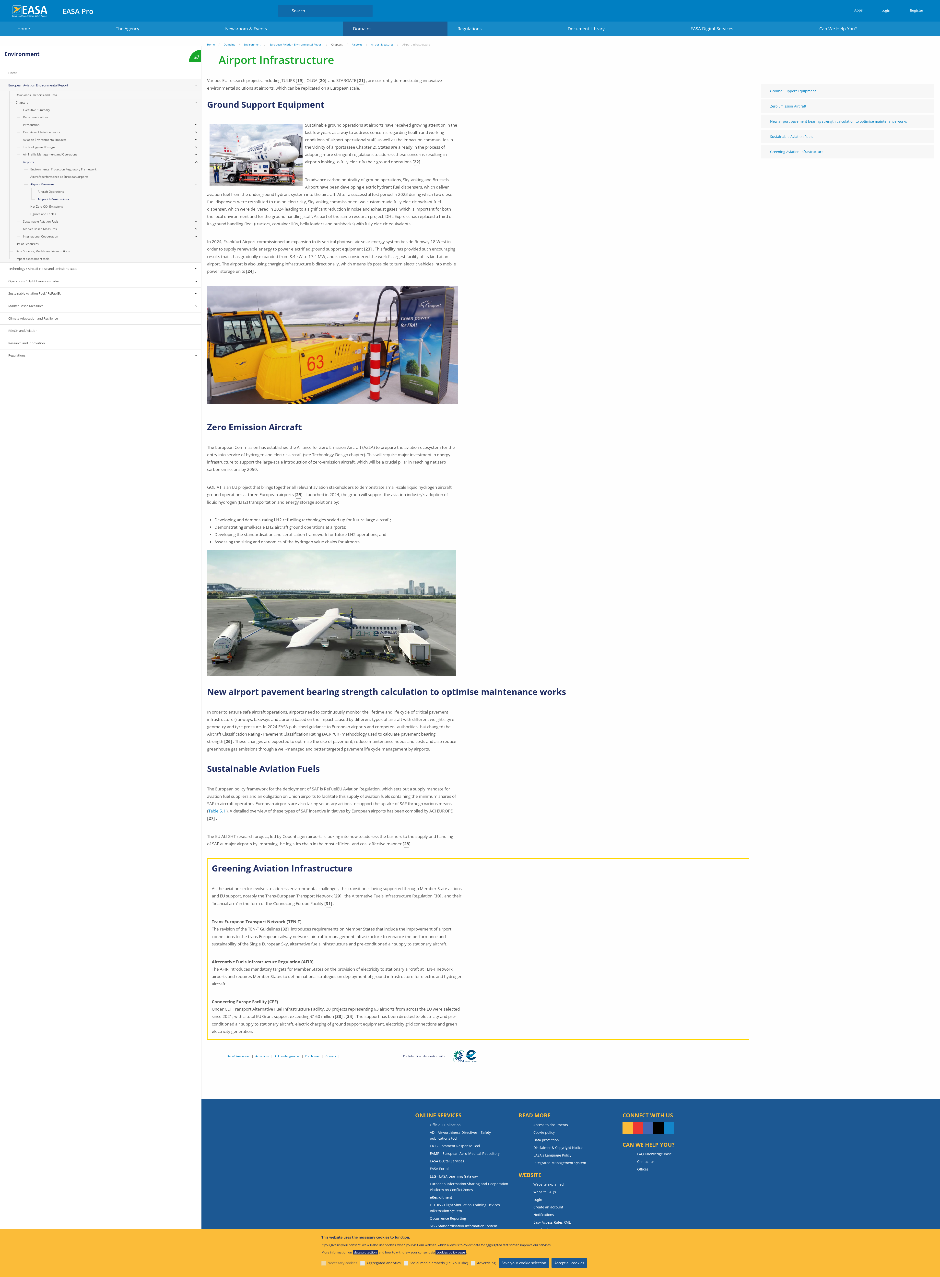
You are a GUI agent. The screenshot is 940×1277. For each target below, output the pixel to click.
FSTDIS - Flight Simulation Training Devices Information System (465, 1208)
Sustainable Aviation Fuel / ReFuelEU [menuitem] (34, 293)
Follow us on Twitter (658, 1128)
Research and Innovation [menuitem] (26, 343)
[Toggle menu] (196, 85)
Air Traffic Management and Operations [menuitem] (50, 154)
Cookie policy (544, 1132)
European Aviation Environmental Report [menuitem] (38, 85)
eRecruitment (441, 1197)
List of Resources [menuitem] (27, 244)
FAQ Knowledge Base (654, 1154)
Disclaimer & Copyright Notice (558, 1147)
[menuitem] (883, 11)
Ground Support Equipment (793, 91)
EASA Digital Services (712, 29)
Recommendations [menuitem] (35, 117)
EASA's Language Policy (552, 1155)
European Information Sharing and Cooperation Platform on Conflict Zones (469, 1187)
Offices (642, 1169)
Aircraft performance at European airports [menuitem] (59, 177)
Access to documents (550, 1124)
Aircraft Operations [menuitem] (51, 192)
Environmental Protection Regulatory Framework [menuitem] (63, 169)
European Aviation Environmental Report (296, 44)
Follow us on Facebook (648, 1128)
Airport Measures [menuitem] (42, 184)
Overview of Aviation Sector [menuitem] (41, 132)
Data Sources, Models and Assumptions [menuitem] (43, 251)
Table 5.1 (216, 811)
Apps (858, 10)
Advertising (486, 1263)
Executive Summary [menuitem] (36, 110)
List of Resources (238, 1056)
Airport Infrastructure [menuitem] (53, 199)
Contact (331, 1056)
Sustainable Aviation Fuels (791, 136)
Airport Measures (382, 44)
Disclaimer (312, 1056)
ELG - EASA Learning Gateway (454, 1176)
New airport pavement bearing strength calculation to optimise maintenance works (838, 121)
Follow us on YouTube (638, 1128)
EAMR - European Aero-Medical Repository (465, 1153)
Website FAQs (544, 1192)
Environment (252, 44)
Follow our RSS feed (628, 1128)
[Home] (30, 10)
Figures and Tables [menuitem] (43, 214)
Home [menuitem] (12, 73)
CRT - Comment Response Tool (455, 1146)
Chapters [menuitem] (22, 102)
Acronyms (262, 1056)
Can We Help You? (838, 29)
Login (885, 10)
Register (916, 10)
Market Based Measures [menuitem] (25, 306)
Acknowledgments (287, 1056)
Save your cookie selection (524, 1262)
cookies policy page (451, 1252)
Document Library (586, 29)
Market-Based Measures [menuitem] (40, 229)
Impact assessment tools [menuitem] (32, 259)
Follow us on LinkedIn (669, 1128)
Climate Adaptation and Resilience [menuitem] (33, 318)
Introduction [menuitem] (31, 125)
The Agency (127, 29)
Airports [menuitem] (28, 162)
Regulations (470, 29)
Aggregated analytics (383, 1263)
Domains (362, 29)
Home (23, 29)
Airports (357, 44)
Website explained (548, 1184)
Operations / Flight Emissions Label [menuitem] (33, 281)
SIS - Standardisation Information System (463, 1226)
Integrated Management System (559, 1162)
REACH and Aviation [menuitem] (22, 330)
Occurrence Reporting (448, 1218)
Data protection (546, 1140)
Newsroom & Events (246, 29)
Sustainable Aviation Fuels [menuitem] (41, 221)
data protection (365, 1252)
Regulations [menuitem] (16, 355)
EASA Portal (439, 1168)
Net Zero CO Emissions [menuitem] (46, 206)
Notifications (543, 1214)
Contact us (646, 1161)
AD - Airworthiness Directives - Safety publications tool (460, 1135)
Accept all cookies (569, 1262)
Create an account (548, 1207)
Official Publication (445, 1124)
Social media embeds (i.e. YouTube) (439, 1263)
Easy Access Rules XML (552, 1222)
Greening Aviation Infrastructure (796, 151)
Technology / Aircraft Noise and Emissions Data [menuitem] (42, 268)
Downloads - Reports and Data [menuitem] (36, 95)
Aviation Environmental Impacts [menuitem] (44, 140)
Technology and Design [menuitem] (39, 147)
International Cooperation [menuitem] (40, 236)
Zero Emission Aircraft (788, 106)
